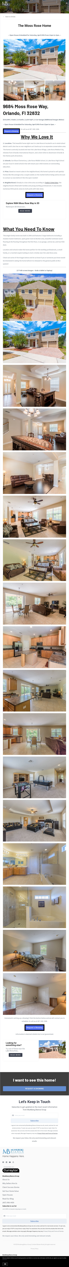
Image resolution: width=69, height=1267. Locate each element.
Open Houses (7, 1195)
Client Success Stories (10, 1187)
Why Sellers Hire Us (9, 1183)
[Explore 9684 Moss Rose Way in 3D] (56, 209)
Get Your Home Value (10, 1191)
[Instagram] (13, 1162)
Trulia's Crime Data (51, 183)
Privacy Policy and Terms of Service (47, 1133)
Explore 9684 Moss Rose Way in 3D (22, 203)
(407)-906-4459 (8, 1202)
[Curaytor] (10, 1172)
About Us (6, 1179)
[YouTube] (10, 1162)
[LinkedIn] (6, 1162)
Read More (25, 211)
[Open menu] (67, 3)
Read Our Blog (8, 1199)
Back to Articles (10, 17)
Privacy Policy (34, 1248)
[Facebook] (3, 1162)
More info (5, 1259)
